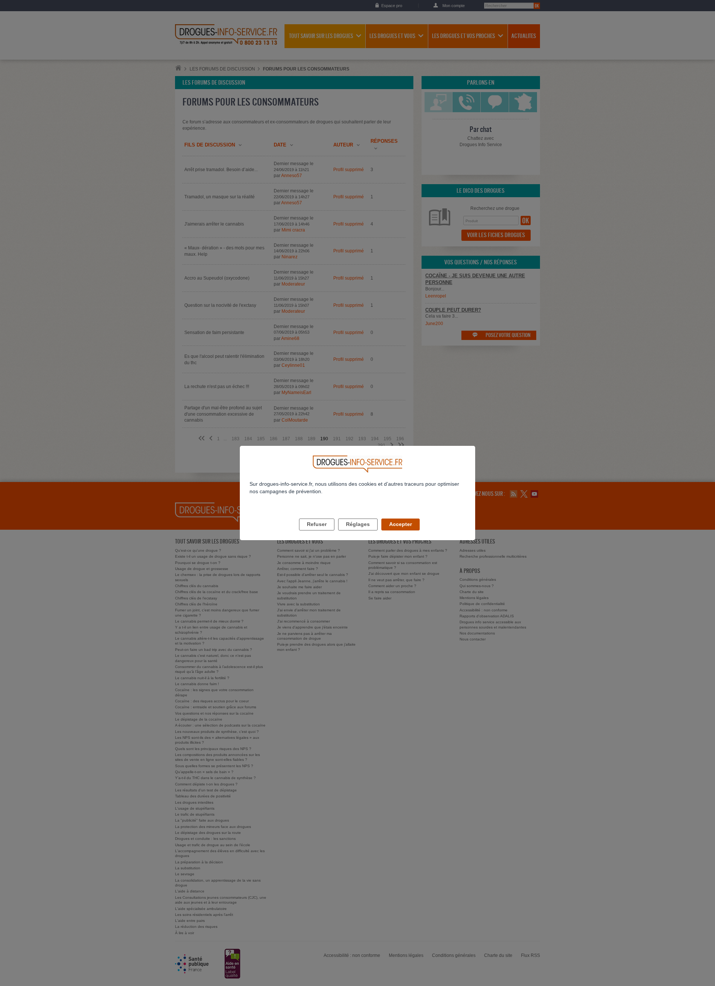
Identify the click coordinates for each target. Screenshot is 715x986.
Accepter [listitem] (400, 524)
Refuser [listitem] (317, 524)
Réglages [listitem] (358, 524)
